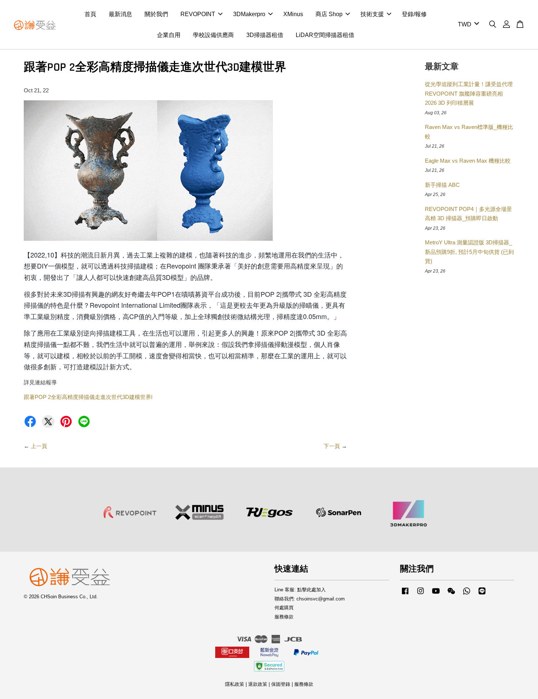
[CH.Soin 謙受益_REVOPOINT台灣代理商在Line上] (482, 594)
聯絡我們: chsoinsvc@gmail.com (309, 599)
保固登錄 (280, 684)
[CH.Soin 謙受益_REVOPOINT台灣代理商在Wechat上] (451, 594)
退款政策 (257, 684)
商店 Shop (329, 14)
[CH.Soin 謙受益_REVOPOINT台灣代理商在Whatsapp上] (467, 594)
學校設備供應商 (213, 35)
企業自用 (168, 35)
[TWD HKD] (467, 24)
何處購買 (284, 607)
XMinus (293, 14)
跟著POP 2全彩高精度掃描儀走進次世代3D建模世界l (88, 397)
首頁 (90, 14)
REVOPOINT (197, 14)
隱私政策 (234, 684)
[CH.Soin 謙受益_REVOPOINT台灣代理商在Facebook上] (405, 594)
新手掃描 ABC (442, 185)
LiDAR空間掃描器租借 (325, 35)
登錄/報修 (414, 14)
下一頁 (332, 446)
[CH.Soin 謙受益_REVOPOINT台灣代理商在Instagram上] (420, 594)
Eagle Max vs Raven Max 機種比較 (468, 161)
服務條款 (284, 617)
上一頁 (39, 446)
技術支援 (372, 14)
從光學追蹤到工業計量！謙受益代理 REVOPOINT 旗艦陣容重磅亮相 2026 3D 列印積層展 (469, 93)
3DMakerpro (249, 14)
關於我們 (156, 14)
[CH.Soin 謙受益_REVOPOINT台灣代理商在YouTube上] (436, 594)
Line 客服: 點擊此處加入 (300, 589)
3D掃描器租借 (264, 35)
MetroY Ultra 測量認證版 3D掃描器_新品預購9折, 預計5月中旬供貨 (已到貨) (469, 251)
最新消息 (120, 14)
